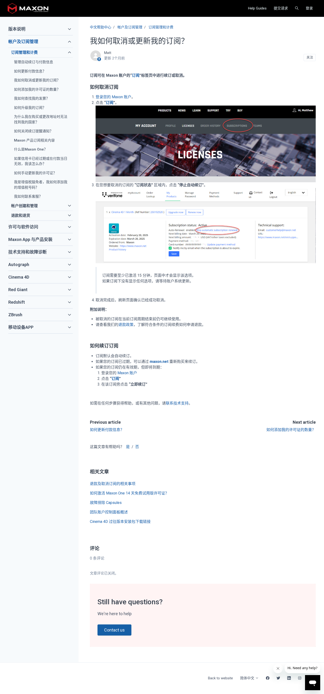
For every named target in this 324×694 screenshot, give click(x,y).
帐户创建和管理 (24, 206)
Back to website (220, 678)
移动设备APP (20, 327)
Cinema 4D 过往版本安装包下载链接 (120, 521)
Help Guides (257, 8)
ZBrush (15, 314)
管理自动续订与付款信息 (33, 62)
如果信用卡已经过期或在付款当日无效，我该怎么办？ (40, 161)
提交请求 (281, 8)
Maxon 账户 (127, 373)
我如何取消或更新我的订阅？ (37, 80)
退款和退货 (20, 215)
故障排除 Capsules (106, 502)
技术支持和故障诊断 (27, 251)
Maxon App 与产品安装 (30, 239)
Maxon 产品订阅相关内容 (34, 140)
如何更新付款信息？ (107, 429)
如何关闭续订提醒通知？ (33, 131)
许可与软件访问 (23, 226)
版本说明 (16, 29)
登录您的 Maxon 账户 (113, 97)
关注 (309, 57)
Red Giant (18, 289)
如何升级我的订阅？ (30, 108)
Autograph (18, 264)
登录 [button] (309, 8)
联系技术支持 (177, 403)
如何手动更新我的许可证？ (35, 173)
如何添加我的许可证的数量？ (291, 429)
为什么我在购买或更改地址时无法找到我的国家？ (40, 119)
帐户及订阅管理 (129, 27)
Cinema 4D (18, 277)
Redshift (16, 302)
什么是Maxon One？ (30, 149)
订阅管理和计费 (160, 27)
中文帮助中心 (100, 27)
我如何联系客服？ (28, 196)
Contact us (114, 629)
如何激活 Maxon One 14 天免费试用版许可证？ (129, 493)
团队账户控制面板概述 (109, 512)
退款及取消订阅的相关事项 (112, 483)
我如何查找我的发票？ (32, 98)
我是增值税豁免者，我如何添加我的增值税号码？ (40, 185)
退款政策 (126, 324)
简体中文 (247, 678)
